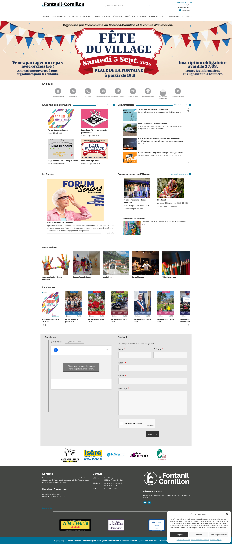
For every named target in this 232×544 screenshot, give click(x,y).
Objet (122, 375)
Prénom (158, 349)
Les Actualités (126, 105)
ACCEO (189, 16)
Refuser (199, 534)
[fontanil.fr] (166, 478)
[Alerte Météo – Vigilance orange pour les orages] (130, 144)
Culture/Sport (139, 16)
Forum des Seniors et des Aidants (60, 222)
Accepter (179, 534)
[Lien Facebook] (149, 503)
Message (123, 388)
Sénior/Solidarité (121, 16)
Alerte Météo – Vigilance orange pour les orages (159, 138)
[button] (227, 514)
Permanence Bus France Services (152, 124)
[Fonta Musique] (145, 263)
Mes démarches (59, 16)
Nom (121, 349)
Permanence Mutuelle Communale (153, 109)
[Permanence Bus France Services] (130, 129)
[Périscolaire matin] (176, 263)
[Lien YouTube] (145, 503)
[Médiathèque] (116, 263)
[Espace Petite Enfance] (86, 263)
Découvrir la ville (176, 16)
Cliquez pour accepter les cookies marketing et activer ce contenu (81, 367)
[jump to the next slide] (228, 50)
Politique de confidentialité (200, 540)
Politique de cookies (183, 540)
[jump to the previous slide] (4, 50)
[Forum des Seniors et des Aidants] (75, 200)
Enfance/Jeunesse (101, 16)
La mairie (46, 16)
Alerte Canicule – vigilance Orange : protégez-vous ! (160, 153)
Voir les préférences (219, 534)
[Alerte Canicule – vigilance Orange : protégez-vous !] (130, 158)
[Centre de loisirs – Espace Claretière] (56, 263)
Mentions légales (215, 540)
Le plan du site (47, 508)
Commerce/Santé (157, 16)
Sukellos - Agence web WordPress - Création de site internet (154, 541)
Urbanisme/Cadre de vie (80, 16)
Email (122, 362)
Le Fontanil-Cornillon (73, 541)
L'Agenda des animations (56, 105)
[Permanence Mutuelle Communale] (130, 115)
